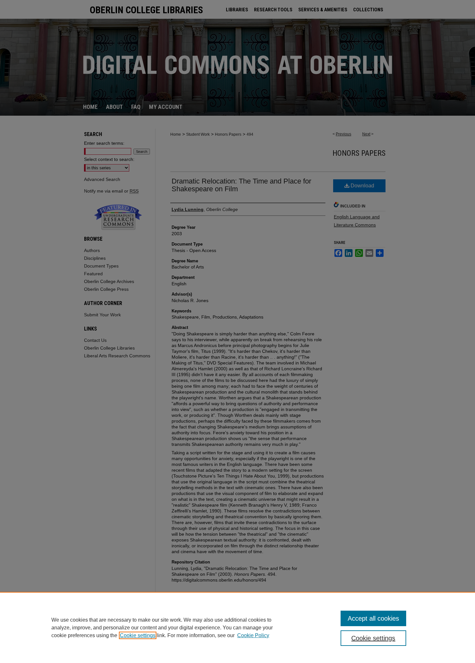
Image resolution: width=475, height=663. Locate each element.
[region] (237, 627)
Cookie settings (137, 635)
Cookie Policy (253, 635)
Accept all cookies (373, 618)
